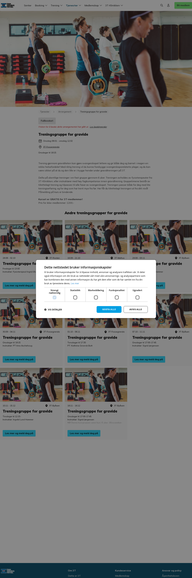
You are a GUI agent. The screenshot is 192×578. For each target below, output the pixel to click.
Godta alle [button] (109, 309)
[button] (53, 309)
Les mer (75, 283)
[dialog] (96, 289)
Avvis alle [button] (135, 309)
